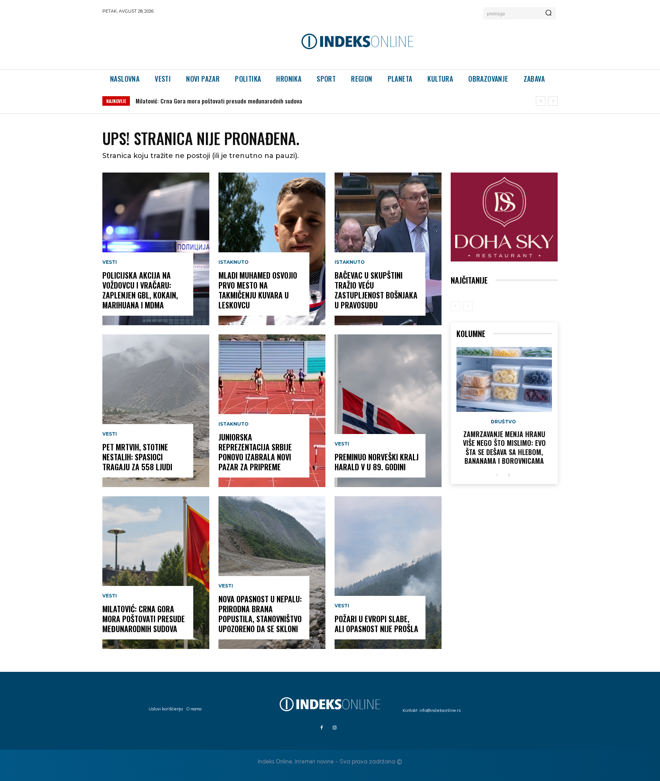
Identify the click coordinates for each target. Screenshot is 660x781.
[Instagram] (334, 728)
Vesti (109, 262)
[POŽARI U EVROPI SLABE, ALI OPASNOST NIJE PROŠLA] (388, 572)
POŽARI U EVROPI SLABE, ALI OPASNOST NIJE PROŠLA (376, 623)
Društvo (503, 422)
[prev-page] (455, 306)
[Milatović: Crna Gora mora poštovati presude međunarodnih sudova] (155, 572)
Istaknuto (233, 262)
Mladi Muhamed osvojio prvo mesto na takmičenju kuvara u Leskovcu (257, 290)
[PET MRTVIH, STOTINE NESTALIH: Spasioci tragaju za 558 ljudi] (155, 410)
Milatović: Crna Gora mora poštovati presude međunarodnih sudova (219, 101)
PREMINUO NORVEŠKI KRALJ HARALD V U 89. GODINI (377, 462)
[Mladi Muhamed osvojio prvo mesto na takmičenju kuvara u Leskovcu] (271, 249)
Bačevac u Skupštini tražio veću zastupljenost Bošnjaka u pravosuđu (376, 290)
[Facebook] (321, 728)
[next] (553, 101)
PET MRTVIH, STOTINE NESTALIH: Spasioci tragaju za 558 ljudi (137, 457)
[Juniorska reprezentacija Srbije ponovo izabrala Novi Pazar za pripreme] (271, 410)
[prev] (540, 101)
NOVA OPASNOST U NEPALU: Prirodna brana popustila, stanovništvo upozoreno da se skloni (260, 613)
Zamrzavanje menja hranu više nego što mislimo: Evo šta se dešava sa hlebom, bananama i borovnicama (504, 447)
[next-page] (509, 475)
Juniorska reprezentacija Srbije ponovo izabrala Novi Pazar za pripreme (255, 452)
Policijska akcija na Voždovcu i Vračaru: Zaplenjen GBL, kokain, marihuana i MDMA (140, 290)
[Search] (548, 13)
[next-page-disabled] (467, 306)
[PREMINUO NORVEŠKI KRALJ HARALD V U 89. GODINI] (388, 410)
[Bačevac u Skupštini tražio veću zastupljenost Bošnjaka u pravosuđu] (388, 249)
